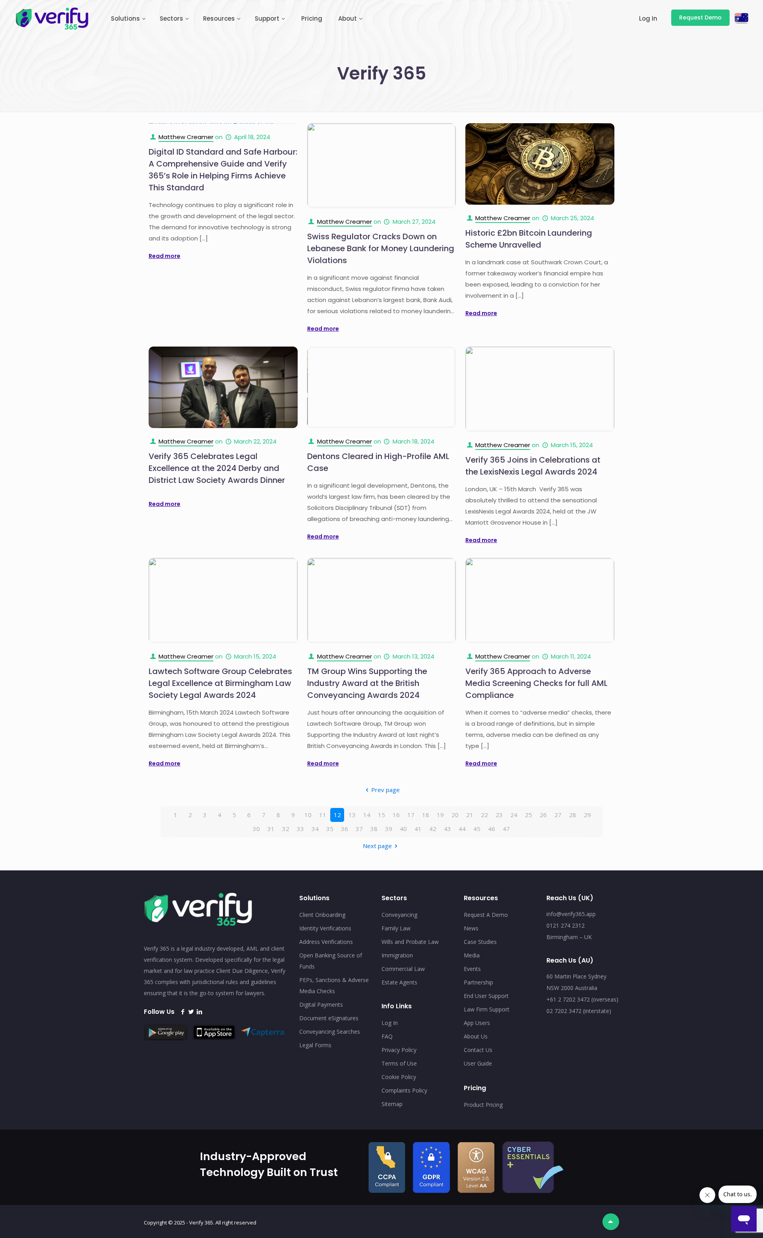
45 (476, 829)
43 (447, 829)
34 (315, 829)
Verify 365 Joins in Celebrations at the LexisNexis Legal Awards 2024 (532, 465)
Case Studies (480, 941)
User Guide (478, 1063)
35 (329, 829)
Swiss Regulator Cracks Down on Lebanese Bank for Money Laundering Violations (380, 248)
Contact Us (478, 1050)
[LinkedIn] (199, 1011)
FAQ (387, 1036)
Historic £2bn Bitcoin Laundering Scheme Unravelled (528, 238)
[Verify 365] (52, 18)
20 (455, 815)
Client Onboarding (322, 914)
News (471, 928)
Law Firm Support (486, 1009)
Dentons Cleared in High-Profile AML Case (378, 462)
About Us (476, 1036)
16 (396, 815)
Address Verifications (326, 941)
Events (472, 969)
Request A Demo (486, 914)
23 (499, 815)
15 (381, 815)
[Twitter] (191, 1011)
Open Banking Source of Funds (330, 960)
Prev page (385, 790)
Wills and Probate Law (410, 941)
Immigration (397, 955)
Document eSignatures (328, 1018)
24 (513, 815)
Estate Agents (399, 982)
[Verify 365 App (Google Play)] (168, 1038)
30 (256, 829)
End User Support (486, 996)
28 (572, 815)
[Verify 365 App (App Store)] (216, 1038)
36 (344, 829)
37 (359, 829)
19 (440, 815)
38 (374, 829)
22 (484, 815)
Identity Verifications (325, 928)
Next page (377, 846)
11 (322, 815)
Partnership (478, 982)
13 (352, 815)
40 (403, 829)
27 (558, 815)
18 (425, 815)
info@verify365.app (571, 914)
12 (337, 815)
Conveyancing (399, 914)
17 (410, 815)
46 (491, 829)
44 (462, 829)
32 (285, 829)
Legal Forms (315, 1045)
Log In (390, 1023)
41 (418, 829)
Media (472, 955)
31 (271, 829)
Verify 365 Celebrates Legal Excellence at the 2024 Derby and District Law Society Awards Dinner (217, 468)
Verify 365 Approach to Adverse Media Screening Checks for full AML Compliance (536, 683)
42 (432, 829)
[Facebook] (182, 1011)
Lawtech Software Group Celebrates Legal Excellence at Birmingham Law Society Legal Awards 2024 (220, 683)
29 (587, 815)
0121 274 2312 (565, 925)
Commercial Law (403, 969)
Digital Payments (321, 1004)
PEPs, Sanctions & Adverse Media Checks (334, 985)
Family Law (396, 928)
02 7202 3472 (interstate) (578, 1011)
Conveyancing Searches (329, 1031)
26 (543, 815)
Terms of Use (399, 1063)
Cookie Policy (399, 1077)
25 (528, 815)
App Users (477, 1023)
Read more (164, 256)
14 (366, 815)
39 (388, 829)
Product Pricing (483, 1104)
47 (506, 829)
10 (308, 815)
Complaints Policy (404, 1090)
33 (300, 829)
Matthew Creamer (186, 137)
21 (469, 815)
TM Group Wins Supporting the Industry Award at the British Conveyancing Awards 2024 (367, 683)
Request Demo (700, 17)
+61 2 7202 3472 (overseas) (582, 999)
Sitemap (392, 1104)
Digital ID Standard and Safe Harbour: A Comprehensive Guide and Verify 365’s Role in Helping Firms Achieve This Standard (223, 169)
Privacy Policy (399, 1050)
